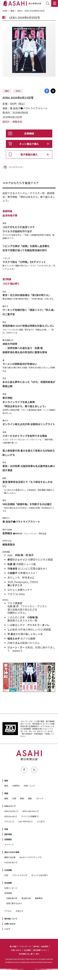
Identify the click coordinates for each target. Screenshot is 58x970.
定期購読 (29, 133)
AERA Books (9, 816)
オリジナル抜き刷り (39, 875)
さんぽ (39, 821)
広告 (6, 875)
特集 (6, 829)
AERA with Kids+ (29, 811)
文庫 (14, 798)
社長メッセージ (10, 888)
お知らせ (19, 911)
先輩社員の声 (11, 898)
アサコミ (8, 821)
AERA (19, 10)
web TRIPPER (24, 821)
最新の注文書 (9, 857)
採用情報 (8, 893)
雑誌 (12, 10)
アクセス (8, 911)
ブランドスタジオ (19, 875)
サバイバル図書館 (28, 816)
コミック (39, 798)
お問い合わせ (9, 923)
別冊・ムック (29, 785)
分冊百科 (16, 785)
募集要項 (38, 898)
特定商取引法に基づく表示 (29, 954)
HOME (5, 10)
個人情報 (13, 946)
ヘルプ (7, 929)
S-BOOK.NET (9, 862)
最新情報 (8, 834)
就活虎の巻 (26, 898)
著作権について (10, 918)
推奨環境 (44, 946)
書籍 (6, 793)
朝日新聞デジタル (40, 950)
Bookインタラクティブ (29, 857)
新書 (22, 798)
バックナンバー (16, 167)
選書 (30, 798)
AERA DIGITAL (10, 811)
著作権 (36, 946)
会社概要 (8, 882)
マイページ (9, 844)
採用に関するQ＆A (14, 903)
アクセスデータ (25, 946)
